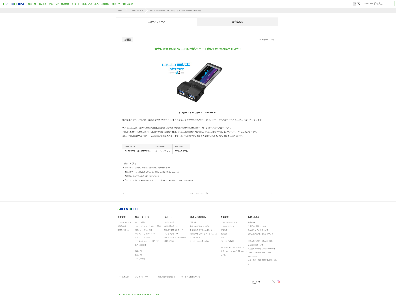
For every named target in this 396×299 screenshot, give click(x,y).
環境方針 (193, 222)
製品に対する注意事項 (166, 277)
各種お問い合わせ (171, 226)
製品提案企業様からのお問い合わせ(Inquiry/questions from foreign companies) (261, 252)
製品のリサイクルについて (258, 230)
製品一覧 (32, 4)
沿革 (222, 237)
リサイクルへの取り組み (199, 241)
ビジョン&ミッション (229, 222)
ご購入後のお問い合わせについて (260, 234)
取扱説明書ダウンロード (173, 230)
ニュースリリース (136, 10)
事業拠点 (224, 234)
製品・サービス (142, 217)
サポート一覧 (169, 222)
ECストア (116, 4)
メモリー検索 (140, 259)
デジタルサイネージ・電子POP (147, 241)
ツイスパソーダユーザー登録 (175, 237)
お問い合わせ (126, 4)
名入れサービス (46, 4)
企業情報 (105, 4)
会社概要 (224, 230)
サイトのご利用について (190, 277)
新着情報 (122, 217)
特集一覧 (138, 251)
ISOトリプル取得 (227, 241)
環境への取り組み (90, 4)
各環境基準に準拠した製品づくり (202, 230)
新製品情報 (122, 226)
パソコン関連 (140, 222)
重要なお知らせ (123, 230)
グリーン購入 (195, 237)
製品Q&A (251, 222)
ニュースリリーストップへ (197, 193)
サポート (76, 4)
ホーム (120, 10)
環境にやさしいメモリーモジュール (203, 234)
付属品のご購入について (257, 226)
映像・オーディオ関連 (143, 230)
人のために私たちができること (232, 247)
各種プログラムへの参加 (199, 226)
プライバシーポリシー (143, 277)
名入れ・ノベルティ (143, 237)
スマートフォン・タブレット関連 (148, 226)
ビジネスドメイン (227, 226)
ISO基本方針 (124, 277)
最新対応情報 (169, 241)
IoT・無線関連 (62, 4)
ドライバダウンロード (172, 234)
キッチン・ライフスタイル (145, 234)
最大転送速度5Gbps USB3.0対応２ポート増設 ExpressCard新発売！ (176, 10)
